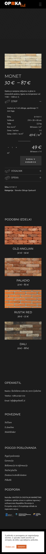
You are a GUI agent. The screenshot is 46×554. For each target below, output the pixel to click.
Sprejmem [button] (21, 547)
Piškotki (8, 480)
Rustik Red (23, 312)
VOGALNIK (16, 171)
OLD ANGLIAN (23, 248)
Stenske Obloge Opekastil (25, 190)
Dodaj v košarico (30, 160)
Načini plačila (11, 470)
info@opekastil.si (17, 400)
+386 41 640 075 (18, 395)
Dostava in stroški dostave (15, 475)
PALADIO (23, 280)
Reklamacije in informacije (16, 465)
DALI (23, 344)
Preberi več (10, 547)
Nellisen (8, 422)
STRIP (14, 101)
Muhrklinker (10, 432)
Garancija (9, 460)
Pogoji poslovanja (12, 456)
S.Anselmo (9, 427)
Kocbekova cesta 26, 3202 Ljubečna (26, 390)
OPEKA (15, 177)
